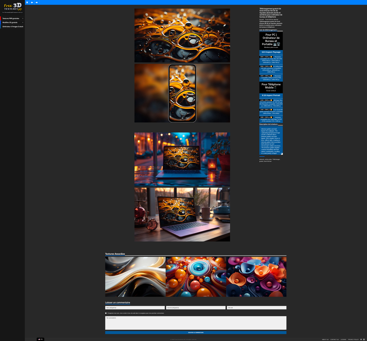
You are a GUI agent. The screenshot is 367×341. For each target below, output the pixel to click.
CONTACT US (334, 339)
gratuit (261, 161)
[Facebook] (361, 339)
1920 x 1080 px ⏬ (266, 76)
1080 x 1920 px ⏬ (266, 117)
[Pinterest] (364, 339)
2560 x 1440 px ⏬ (266, 66)
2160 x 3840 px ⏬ (266, 100)
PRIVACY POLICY (353, 339)
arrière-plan (268, 159)
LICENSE (343, 339)
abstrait (261, 159)
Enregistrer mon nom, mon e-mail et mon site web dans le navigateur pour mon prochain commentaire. (136, 313)
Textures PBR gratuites (10, 18)
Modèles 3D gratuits (9, 22)
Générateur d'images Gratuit (12, 26)
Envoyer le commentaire (195, 332)
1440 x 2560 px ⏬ (266, 109)
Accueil (261, 19)
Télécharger (276, 159)
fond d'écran (268, 161)
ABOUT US (325, 339)
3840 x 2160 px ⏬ (266, 57)
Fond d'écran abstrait (271, 19)
